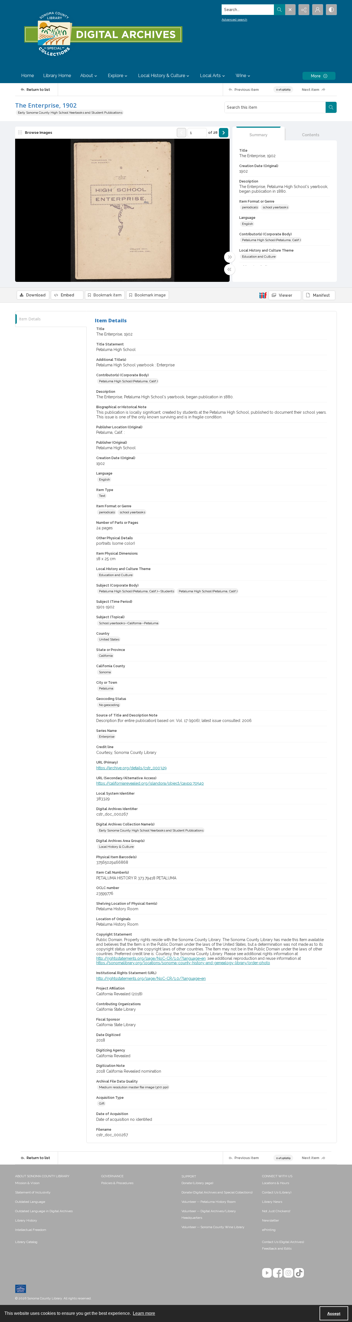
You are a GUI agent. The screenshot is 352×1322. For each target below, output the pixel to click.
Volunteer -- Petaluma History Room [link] (209, 1202)
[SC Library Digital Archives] (103, 34)
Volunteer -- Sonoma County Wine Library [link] (213, 1227)
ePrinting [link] (269, 1230)
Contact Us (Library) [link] (276, 1192)
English (247, 224)
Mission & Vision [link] (27, 1183)
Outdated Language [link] (30, 1202)
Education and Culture (259, 256)
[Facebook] (277, 1273)
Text (102, 496)
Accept (333, 1313)
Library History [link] (26, 1220)
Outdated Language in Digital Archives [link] (44, 1211)
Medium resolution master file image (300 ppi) (133, 1087)
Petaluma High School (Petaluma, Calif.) (271, 240)
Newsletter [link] (270, 1220)
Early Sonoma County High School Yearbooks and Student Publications (70, 113)
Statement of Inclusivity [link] (33, 1192)
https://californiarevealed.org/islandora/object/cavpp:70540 (150, 783)
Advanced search (234, 19)
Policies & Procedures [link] (117, 1183)
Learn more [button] (144, 1313)
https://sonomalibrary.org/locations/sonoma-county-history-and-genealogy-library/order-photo (183, 963)
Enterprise (106, 736)
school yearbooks (275, 207)
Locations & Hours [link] (275, 1183)
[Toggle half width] (229, 269)
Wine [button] (241, 75)
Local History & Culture (116, 847)
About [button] (86, 75)
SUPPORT (189, 1176)
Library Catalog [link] (26, 1242)
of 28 (213, 132)
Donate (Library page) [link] (197, 1183)
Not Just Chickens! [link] (276, 1211)
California (106, 656)
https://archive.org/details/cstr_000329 (131, 768)
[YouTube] (267, 1273)
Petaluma (106, 688)
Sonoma (105, 672)
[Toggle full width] (229, 257)
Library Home (57, 75)
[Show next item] (223, 132)
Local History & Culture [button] (161, 75)
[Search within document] (331, 107)
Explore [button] (115, 75)
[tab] (258, 134)
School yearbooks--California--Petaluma (128, 623)
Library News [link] (272, 1202)
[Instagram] (288, 1273)
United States (109, 639)
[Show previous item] (181, 132)
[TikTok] (299, 1273)
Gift (102, 1103)
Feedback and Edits (277, 1248)
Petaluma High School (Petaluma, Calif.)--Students (136, 591)
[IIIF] (262, 295)
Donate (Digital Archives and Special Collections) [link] (217, 1192)
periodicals (250, 207)
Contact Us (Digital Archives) (283, 1242)
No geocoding (109, 705)
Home (27, 75)
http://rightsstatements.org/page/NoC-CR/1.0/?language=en (151, 958)
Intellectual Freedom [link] (30, 1230)
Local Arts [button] (210, 75)
